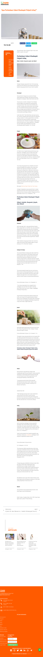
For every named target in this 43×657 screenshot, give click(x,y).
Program (2, 618)
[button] (22, 43)
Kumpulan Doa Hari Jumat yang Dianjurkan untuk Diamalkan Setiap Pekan (33, 544)
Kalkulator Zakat (3, 627)
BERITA (1, 624)
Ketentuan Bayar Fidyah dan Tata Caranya (29, 186)
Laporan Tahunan (3, 629)
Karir (1, 626)
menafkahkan (28, 434)
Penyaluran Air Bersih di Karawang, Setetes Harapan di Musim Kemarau (9, 543)
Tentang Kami (3, 617)
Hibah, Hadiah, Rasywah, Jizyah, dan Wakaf (11, 71)
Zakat (1, 620)
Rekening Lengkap (3, 631)
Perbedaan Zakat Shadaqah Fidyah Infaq (11, 63)
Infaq (1, 622)
